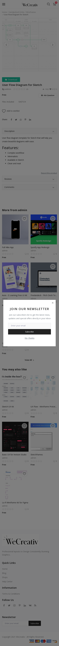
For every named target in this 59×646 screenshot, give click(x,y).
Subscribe (29, 331)
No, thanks (29, 338)
